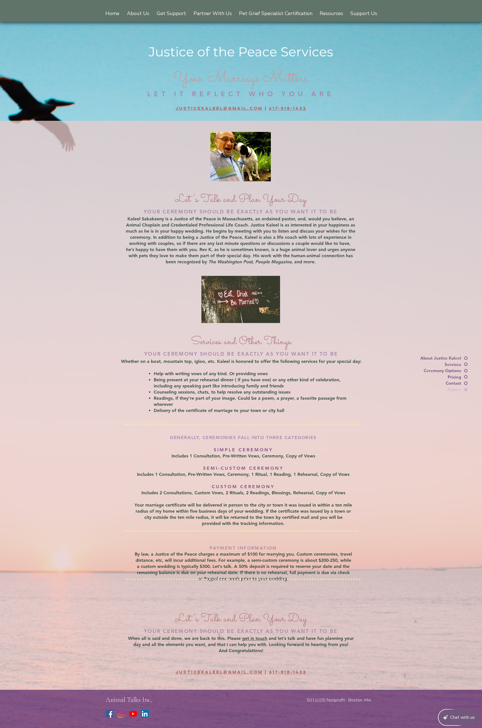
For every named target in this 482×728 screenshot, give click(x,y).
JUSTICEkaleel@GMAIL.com (219, 108)
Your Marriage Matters (241, 79)
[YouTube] (133, 714)
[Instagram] (121, 714)
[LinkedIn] (145, 714)
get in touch (254, 638)
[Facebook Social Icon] (110, 714)
